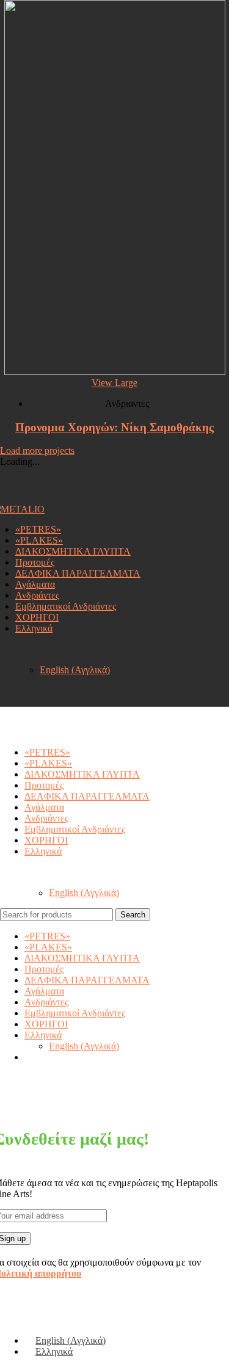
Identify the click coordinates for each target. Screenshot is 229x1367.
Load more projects (37, 450)
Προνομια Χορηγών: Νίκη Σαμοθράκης (114, 427)
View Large (114, 382)
